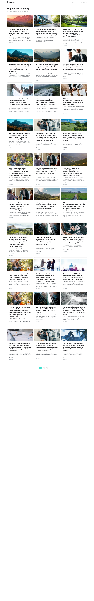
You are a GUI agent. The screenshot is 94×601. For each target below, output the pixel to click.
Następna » (51, 367)
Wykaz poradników (73, 2)
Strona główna (83, 2)
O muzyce (11, 2)
